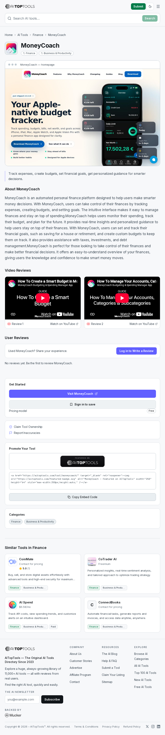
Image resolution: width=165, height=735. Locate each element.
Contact (75, 682)
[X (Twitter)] (147, 726)
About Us (75, 653)
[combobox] (77, 18)
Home (9, 35)
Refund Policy (131, 726)
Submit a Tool (111, 667)
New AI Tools (143, 680)
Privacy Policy (111, 726)
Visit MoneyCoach (80, 393)
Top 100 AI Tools (145, 672)
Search (150, 18)
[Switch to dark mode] (150, 6)
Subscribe (52, 699)
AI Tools (23, 35)
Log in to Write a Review (137, 351)
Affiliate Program (80, 674)
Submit (138, 6)
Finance (38, 35)
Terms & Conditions (86, 726)
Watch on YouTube (62, 324)
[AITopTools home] (20, 6)
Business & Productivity (57, 53)
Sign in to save (84, 404)
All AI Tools (141, 665)
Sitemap (107, 682)
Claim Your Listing (113, 674)
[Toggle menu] (158, 6)
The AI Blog (109, 653)
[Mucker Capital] (13, 715)
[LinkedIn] (158, 726)
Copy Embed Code (84, 497)
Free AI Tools (143, 687)
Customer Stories (81, 661)
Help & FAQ (109, 661)
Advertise (76, 667)
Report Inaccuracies (27, 433)
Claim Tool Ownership (28, 426)
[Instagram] (153, 726)
